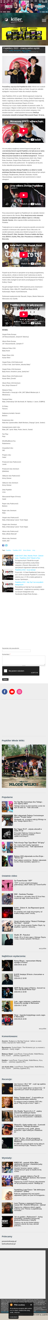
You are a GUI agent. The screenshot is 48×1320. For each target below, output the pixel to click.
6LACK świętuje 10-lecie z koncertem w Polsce (29, 975)
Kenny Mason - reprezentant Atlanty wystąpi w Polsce (27, 961)
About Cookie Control (11, 1305)
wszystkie (42, 948)
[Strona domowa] (13, 20)
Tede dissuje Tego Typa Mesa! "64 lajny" (29, 843)
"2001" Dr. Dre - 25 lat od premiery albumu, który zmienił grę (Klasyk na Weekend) (28, 1139)
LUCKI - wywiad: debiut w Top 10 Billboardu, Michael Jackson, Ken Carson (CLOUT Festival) (30, 1177)
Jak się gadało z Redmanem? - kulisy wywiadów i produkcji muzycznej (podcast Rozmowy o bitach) (28, 1218)
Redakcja (26, 52)
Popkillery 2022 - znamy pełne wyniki (21, 48)
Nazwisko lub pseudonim (10, 648)
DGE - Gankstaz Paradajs (23, 894)
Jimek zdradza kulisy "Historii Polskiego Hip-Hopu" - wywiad (29, 922)
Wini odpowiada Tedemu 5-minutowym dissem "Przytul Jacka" (29, 816)
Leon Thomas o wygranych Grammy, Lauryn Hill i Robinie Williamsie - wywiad (30, 1204)
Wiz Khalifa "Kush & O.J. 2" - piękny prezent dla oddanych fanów (28, 1112)
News (23, 50)
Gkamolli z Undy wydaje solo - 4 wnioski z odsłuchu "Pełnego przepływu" (29, 1125)
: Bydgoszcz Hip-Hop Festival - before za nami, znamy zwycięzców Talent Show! (22, 1042)
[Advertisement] (24, 621)
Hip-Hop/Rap (17, 50)
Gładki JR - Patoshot (22, 935)
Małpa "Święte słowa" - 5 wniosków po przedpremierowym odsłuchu (29, 1098)
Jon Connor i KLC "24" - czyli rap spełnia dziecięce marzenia (30, 1085)
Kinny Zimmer (27, 550)
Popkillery (28, 50)
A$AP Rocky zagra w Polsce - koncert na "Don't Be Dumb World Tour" (29, 988)
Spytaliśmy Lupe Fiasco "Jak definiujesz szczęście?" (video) (29, 1190)
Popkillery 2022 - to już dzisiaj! (25, 570)
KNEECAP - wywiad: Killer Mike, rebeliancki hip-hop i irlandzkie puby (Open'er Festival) (28, 1164)
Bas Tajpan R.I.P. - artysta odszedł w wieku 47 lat (28, 830)
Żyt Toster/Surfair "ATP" (23, 881)
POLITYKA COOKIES (40, 1312)
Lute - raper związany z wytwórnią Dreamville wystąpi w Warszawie (27, 1002)
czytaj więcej (13, 1317)
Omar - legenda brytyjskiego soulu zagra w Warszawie (29, 1016)
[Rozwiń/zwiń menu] (44, 20)
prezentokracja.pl (9, 1241)
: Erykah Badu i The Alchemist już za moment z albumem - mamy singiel (23, 1048)
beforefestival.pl (9, 1244)
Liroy (33, 550)
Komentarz (6, 654)
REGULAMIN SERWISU (8, 1312)
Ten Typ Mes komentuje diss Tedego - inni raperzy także (28, 802)
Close (31, 1305)
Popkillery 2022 (17, 550)
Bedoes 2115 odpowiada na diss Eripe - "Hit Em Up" (29, 857)
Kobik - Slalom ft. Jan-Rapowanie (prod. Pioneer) (29, 908)
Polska (11, 50)
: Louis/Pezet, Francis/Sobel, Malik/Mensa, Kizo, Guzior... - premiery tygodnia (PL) (23, 1054)
